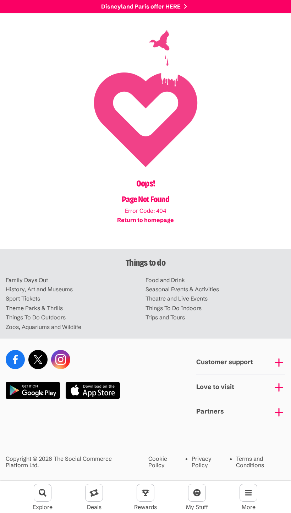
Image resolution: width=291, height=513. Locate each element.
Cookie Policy (157, 462)
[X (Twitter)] (38, 359)
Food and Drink (165, 280)
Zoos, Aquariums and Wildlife (43, 327)
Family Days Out (27, 280)
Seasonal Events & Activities (182, 289)
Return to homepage (145, 219)
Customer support (224, 362)
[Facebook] (15, 359)
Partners (210, 411)
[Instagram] (60, 359)
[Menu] (248, 493)
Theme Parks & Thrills (34, 308)
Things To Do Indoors (174, 308)
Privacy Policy (202, 462)
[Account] (197, 493)
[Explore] (42, 493)
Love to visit (215, 387)
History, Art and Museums (39, 289)
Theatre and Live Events (177, 298)
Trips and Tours (165, 317)
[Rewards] (145, 493)
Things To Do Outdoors (36, 317)
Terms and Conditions (250, 462)
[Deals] (94, 493)
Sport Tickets (23, 298)
